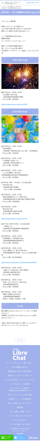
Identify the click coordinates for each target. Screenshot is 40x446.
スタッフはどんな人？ (20, 420)
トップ (2, 6)
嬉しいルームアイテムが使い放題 (20, 395)
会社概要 (20, 433)
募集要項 (20, 407)
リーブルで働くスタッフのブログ (13, 6)
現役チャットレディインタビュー (20, 375)
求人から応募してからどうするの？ (20, 403)
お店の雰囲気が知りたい (20, 367)
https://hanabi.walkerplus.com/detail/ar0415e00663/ (19, 262)
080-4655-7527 (33, 3)
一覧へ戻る (20, 340)
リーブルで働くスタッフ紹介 (20, 424)
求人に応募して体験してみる (20, 411)
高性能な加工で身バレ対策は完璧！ (20, 371)
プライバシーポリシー (20, 431)
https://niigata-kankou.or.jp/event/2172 (14, 219)
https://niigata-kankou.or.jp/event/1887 (14, 104)
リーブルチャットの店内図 (20, 384)
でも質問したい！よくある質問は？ (20, 399)
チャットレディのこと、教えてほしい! (20, 363)
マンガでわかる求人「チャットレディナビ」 (20, 380)
